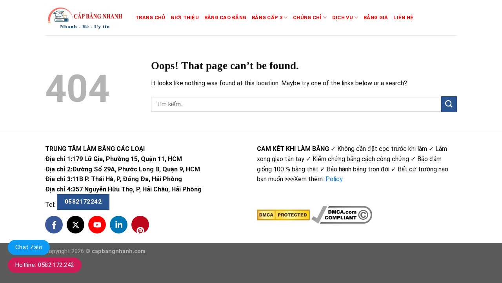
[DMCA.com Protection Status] (283, 214)
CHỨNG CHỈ (307, 17)
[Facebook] (54, 224)
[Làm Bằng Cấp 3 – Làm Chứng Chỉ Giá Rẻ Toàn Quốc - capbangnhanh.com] (84, 18)
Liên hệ (403, 17)
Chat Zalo (28, 247)
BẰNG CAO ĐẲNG (225, 17)
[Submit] (449, 104)
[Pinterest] (140, 224)
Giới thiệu (185, 17)
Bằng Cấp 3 (267, 17)
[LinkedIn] (118, 224)
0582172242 (83, 201)
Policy (334, 179)
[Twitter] (75, 224)
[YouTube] (97, 224)
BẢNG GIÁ (376, 17)
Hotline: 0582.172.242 (44, 264)
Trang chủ (150, 17)
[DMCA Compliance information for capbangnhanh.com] (341, 214)
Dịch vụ (342, 17)
